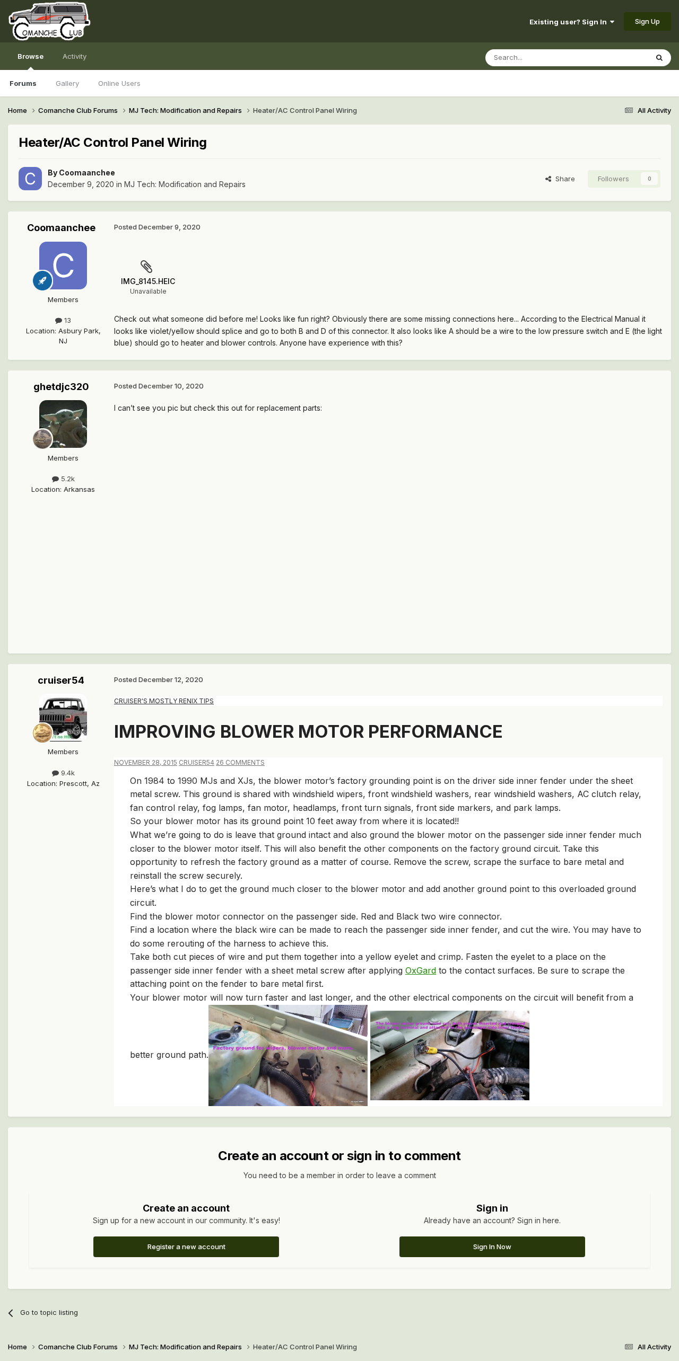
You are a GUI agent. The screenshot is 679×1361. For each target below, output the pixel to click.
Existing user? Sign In (569, 21)
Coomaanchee (87, 172)
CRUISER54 (196, 762)
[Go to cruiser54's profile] (63, 717)
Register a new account (186, 1246)
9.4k (67, 772)
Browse (30, 56)
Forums (23, 83)
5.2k (67, 478)
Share (563, 178)
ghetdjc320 (61, 386)
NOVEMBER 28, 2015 (145, 762)
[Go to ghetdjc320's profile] (63, 424)
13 (66, 320)
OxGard (420, 970)
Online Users (119, 83)
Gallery (67, 83)
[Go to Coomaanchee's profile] (30, 178)
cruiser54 (61, 680)
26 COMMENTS (240, 762)
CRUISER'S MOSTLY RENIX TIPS (164, 701)
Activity (74, 56)
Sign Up (647, 21)
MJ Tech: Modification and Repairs (185, 184)
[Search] (659, 57)
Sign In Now (492, 1246)
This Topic (616, 57)
